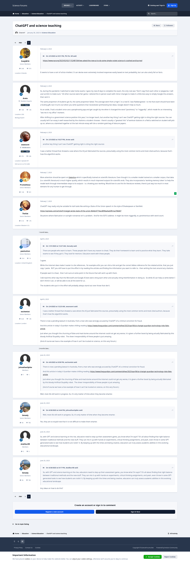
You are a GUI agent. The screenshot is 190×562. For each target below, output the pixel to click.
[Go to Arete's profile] (25, 90)
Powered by (166, 548)
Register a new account (54, 512)
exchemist (25, 311)
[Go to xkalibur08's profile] (25, 436)
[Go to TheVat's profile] (25, 205)
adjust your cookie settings (82, 559)
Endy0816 (25, 61)
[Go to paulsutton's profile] (25, 243)
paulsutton (25, 251)
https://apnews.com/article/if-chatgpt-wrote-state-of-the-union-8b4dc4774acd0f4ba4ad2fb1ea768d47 (80, 211)
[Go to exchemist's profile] (25, 303)
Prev (20, 43)
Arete (25, 98)
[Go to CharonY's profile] (16, 33)
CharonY (22, 33)
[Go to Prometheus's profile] (25, 176)
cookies (27, 559)
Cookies (37, 548)
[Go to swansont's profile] (25, 136)
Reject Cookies (169, 557)
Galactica (72, 177)
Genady (70, 246)
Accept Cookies (154, 557)
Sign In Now (135, 512)
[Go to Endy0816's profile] (25, 53)
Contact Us (28, 548)
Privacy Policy (18, 548)
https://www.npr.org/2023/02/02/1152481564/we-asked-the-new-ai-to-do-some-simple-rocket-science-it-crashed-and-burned (92, 60)
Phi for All (69, 56)
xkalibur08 (25, 444)
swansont (25, 145)
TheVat (25, 213)
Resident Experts (26, 101)
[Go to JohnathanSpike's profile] (25, 359)
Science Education (49, 33)
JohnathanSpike (25, 367)
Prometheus (25, 185)
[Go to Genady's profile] (25, 407)
